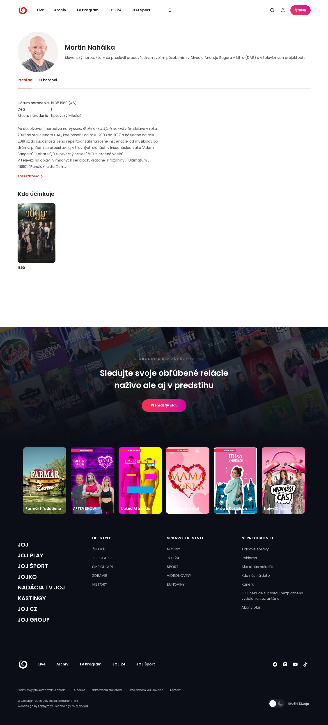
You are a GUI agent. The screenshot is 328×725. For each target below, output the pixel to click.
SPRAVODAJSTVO (185, 538)
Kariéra (247, 584)
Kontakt (175, 690)
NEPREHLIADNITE (257, 538)
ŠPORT (173, 566)
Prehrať (157, 405)
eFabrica (82, 706)
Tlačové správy (255, 549)
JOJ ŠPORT (33, 566)
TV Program (87, 10)
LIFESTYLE (101, 538)
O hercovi (48, 80)
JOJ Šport (141, 10)
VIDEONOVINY (179, 575)
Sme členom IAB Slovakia (145, 690)
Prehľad (25, 80)
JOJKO (27, 577)
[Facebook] (275, 664)
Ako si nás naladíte (258, 566)
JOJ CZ (27, 609)
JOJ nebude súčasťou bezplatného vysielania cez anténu (272, 596)
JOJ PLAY (31, 555)
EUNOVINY (176, 584)
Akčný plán (251, 607)
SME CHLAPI (102, 566)
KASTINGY (32, 598)
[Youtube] (295, 664)
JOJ (23, 545)
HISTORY (99, 584)
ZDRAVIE (99, 575)
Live (40, 10)
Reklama (249, 558)
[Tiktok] (305, 664)
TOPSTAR (100, 558)
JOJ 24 (115, 10)
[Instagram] (285, 664)
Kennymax (45, 706)
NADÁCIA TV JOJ (41, 587)
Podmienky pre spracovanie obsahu (42, 690)
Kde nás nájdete (255, 575)
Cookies (79, 690)
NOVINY (173, 549)
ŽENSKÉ (98, 549)
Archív (60, 10)
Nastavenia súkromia (107, 690)
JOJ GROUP (34, 620)
